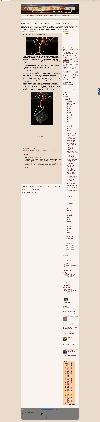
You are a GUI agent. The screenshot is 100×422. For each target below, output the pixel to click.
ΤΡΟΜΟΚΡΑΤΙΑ (74, 77)
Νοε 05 (68, 226)
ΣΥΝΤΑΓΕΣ (75, 74)
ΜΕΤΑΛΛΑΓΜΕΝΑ (74, 65)
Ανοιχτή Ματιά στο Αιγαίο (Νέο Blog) (62, 15)
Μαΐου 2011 (68, 245)
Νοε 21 (68, 121)
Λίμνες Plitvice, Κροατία (72, 187)
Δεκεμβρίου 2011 (69, 101)
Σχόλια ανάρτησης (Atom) (33, 189)
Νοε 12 (68, 213)
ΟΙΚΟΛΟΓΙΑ (75, 68)
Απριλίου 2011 (69, 247)
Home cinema (69, 49)
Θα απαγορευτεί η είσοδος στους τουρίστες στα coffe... (72, 169)
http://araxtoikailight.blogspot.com (30, 148)
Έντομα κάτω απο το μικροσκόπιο (67, 347)
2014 (66, 94)
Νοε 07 (68, 223)
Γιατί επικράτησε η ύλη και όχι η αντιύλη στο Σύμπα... (71, 144)
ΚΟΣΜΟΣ (24, 18)
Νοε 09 (68, 219)
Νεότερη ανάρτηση (28, 186)
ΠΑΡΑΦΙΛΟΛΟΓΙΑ (67, 71)
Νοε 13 (68, 212)
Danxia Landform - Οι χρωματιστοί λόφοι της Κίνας (72, 180)
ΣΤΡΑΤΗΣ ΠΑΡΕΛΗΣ (68, 297)
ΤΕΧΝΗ (76, 75)
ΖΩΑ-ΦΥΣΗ (36, 18)
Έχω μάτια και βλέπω (68, 272)
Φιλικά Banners (32, 15)
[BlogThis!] (36, 150)
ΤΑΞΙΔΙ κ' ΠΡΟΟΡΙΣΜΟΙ (71, 18)
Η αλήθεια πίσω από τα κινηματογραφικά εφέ (72, 138)
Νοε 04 (68, 228)
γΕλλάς (65, 79)
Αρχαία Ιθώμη (67, 287)
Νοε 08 (68, 221)
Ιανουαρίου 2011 (69, 252)
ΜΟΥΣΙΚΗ (65, 67)
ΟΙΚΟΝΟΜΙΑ (66, 70)
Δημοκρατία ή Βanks (71, 183)
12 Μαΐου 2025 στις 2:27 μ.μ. (36, 157)
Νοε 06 (68, 224)
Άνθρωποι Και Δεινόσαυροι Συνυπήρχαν (70, 148)
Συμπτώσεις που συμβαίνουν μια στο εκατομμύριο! (70, 324)
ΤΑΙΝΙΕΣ (65, 75)
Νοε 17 (68, 128)
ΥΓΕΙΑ (52, 18)
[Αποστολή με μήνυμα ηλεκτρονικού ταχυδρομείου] (35, 150)
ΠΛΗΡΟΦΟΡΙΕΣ (73, 73)
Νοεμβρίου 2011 (69, 103)
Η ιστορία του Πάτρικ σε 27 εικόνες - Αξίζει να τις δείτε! (69, 311)
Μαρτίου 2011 (69, 249)
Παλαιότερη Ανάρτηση (54, 186)
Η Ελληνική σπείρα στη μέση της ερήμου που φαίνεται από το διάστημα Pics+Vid (72, 319)
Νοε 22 (68, 119)
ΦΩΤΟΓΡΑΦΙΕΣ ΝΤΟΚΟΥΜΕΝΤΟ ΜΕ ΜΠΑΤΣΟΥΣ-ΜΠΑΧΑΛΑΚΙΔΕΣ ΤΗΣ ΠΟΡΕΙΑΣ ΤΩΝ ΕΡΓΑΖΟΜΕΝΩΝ (70, 353)
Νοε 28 (68, 108)
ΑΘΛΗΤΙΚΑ (71, 50)
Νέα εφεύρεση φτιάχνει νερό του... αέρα (71, 166)
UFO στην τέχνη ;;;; (72, 337)
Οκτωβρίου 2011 (69, 236)
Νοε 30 (68, 104)
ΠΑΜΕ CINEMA (74, 70)
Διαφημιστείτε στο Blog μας (42, 15)
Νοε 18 (68, 126)
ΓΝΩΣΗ (65, 57)
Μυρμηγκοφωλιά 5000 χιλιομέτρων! (71, 196)
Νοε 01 (68, 234)
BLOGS (64, 49)
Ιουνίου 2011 (68, 243)
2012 (66, 98)
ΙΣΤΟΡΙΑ (66, 63)
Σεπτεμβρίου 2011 (70, 238)
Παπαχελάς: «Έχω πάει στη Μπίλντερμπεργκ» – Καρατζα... (72, 160)
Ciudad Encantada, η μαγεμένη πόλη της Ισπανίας (71, 173)
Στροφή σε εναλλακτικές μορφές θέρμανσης (72, 177)
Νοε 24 (68, 115)
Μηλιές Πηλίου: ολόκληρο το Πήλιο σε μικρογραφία (72, 202)
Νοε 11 (68, 215)
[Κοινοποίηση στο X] (37, 150)
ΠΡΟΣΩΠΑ (66, 74)
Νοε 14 (68, 210)
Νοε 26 (68, 112)
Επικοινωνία (51, 15)
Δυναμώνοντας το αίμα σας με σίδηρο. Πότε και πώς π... (72, 152)
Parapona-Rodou (67, 282)
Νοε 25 (68, 114)
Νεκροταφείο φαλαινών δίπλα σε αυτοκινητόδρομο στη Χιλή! (70, 344)
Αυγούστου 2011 (69, 240)
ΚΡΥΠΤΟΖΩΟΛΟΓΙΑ (67, 64)
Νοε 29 (68, 106)
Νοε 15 (68, 208)
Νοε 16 (68, 130)
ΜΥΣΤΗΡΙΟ (57, 18)
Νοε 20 (68, 123)
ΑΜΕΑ (76, 50)
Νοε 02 (68, 232)
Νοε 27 (68, 110)
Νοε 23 (68, 117)
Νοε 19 (68, 125)
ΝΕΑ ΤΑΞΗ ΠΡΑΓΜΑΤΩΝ (44, 18)
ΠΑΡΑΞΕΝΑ (63, 18)
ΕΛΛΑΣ (70, 57)
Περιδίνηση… (71, 297)
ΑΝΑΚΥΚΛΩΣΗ (66, 52)
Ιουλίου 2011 (68, 241)
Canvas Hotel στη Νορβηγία (70, 206)
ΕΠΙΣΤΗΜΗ (67, 61)
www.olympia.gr (67, 260)
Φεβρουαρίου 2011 (70, 251)
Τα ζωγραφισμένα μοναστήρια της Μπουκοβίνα (69, 314)
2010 (66, 255)
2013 (66, 96)
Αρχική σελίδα (25, 15)
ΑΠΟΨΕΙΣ (69, 55)
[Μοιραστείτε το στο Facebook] (38, 150)
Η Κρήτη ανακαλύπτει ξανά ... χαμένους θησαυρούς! (71, 156)
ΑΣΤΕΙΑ (76, 55)
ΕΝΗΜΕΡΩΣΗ (73, 59)
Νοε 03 (68, 230)
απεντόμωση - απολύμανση (52, 164)
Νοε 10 (68, 217)
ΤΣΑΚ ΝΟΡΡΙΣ (70, 163)
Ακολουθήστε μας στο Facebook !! (71, 198)
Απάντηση (27, 167)
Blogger (57, 417)
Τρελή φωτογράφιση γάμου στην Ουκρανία (72, 190)
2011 (66, 99)
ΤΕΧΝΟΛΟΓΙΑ (66, 77)
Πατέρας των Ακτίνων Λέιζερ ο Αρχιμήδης (71, 141)
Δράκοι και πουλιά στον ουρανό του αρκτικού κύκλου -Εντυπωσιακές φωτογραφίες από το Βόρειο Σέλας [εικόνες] (70, 329)
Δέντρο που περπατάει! (72, 185)
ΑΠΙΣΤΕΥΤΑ (30, 18)
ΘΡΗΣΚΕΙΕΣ (75, 61)
